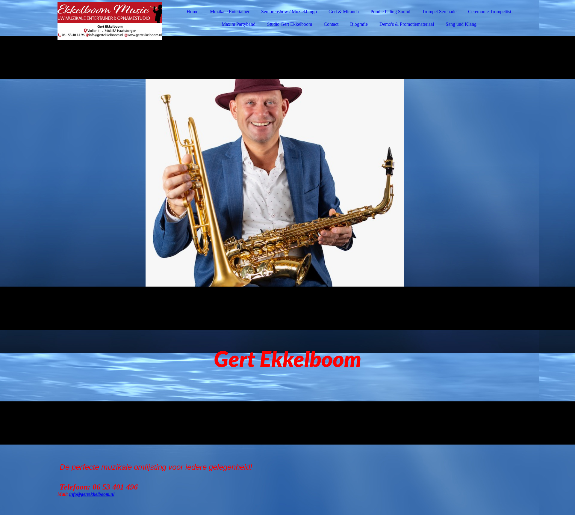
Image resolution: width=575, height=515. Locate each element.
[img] (110, 21)
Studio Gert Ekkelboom (289, 24)
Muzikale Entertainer (229, 11)
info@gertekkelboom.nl (91, 494)
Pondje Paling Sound (390, 11)
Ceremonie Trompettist (489, 11)
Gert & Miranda (344, 11)
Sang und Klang (461, 24)
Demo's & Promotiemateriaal (406, 24)
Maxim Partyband (238, 24)
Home (192, 11)
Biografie (359, 24)
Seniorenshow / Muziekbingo (289, 11)
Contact (331, 24)
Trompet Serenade (439, 11)
